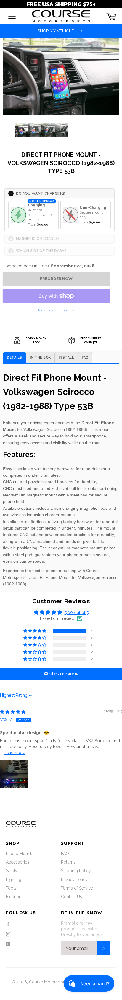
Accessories (17, 862)
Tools (11, 888)
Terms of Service (77, 888)
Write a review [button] (61, 674)
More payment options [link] (56, 310)
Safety (11, 870)
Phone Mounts (19, 853)
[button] (35, 631)
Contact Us (71, 896)
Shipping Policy (76, 870)
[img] (12, 711)
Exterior (13, 896)
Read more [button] (14, 752)
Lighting (13, 879)
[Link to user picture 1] (14, 774)
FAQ (65, 853)
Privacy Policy (74, 879)
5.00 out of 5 (77, 612)
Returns (68, 862)
